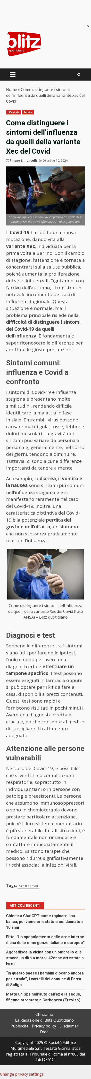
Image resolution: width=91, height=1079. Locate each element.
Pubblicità (19, 1026)
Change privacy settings (22, 1074)
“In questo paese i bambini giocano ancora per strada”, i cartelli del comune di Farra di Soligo (45, 979)
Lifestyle (13, 112)
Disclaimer (68, 1026)
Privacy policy (44, 1026)
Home (11, 89)
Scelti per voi (28, 886)
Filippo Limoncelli (23, 160)
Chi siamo (44, 1014)
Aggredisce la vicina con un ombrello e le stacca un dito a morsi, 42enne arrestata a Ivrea (45, 958)
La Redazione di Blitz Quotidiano (44, 1020)
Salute (28, 112)
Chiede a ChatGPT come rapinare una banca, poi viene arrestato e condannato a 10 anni (44, 922)
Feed (44, 1031)
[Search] (79, 74)
